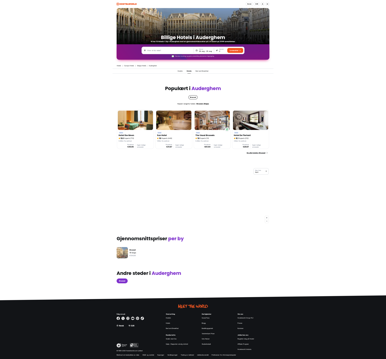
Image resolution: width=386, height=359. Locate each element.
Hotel (121, 132)
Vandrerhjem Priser (208, 333)
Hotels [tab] (189, 71)
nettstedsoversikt (203, 355)
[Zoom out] (266, 221)
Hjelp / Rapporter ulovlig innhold (177, 344)
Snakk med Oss (171, 339)
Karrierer (240, 328)
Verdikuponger (172, 355)
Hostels (168, 318)
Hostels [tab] (180, 71)
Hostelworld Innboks (244, 349)
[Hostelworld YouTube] (132, 318)
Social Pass (205, 318)
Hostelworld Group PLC (245, 318)
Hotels (168, 323)
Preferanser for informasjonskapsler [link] (224, 355)
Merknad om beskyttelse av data (128, 355)
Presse (240, 323)
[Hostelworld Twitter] (123, 318)
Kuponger (160, 355)
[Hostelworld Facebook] (118, 318)
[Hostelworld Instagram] (127, 318)
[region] (193, 195)
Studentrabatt (206, 344)
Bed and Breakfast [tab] (202, 71)
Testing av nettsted (187, 355)
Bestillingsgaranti (207, 328)
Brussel (122, 281)
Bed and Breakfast (172, 328)
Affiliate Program (243, 344)
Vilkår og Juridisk (148, 355)
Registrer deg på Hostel (246, 339)
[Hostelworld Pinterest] (137, 318)
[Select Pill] (263, 4)
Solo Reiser (206, 339)
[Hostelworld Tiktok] (142, 318)
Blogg (204, 323)
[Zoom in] (266, 217)
